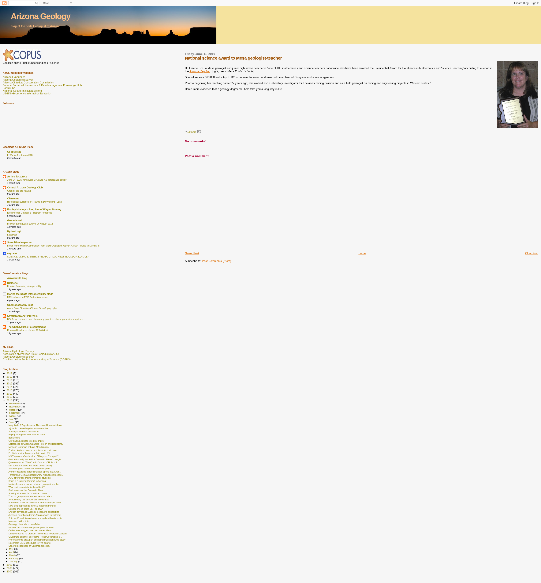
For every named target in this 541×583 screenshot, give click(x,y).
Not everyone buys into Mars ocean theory (30, 465)
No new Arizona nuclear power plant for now (30, 527)
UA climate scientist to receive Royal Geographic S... (35, 536)
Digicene (12, 283)
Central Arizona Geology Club (25, 187)
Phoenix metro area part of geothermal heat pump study (37, 539)
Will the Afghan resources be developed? (29, 468)
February (14, 558)
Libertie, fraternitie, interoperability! (24, 286)
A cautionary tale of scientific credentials (28, 499)
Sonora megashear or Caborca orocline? (29, 546)
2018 (10, 373)
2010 (10, 400)
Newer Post (192, 253)
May (11, 549)
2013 (10, 390)
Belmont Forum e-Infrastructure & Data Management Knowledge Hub (42, 85)
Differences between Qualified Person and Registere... (36, 444)
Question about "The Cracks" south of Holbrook (32, 462)
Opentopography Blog (20, 305)
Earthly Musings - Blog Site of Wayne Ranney (34, 209)
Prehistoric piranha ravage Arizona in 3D (29, 453)
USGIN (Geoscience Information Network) (27, 93)
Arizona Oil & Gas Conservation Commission (28, 82)
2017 (10, 376)
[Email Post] (199, 131)
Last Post (12, 234)
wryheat (12, 253)
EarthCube (9, 88)
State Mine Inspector (19, 242)
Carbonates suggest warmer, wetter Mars (29, 530)
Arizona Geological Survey (18, 79)
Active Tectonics (17, 176)
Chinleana (13, 198)
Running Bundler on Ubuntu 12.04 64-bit (27, 330)
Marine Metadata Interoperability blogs (30, 294)
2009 (10, 564)
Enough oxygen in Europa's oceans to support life (33, 512)
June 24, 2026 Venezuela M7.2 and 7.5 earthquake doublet (37, 179)
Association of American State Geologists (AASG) (31, 354)
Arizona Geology (40, 16)
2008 (10, 568)
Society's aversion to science (23, 431)
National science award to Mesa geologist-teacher (34, 484)
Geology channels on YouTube (24, 524)
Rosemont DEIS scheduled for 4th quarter (29, 543)
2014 (10, 386)
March (12, 555)
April (11, 552)
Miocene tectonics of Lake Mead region (28, 447)
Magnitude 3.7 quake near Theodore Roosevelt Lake (35, 425)
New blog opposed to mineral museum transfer (32, 505)
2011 (10, 396)
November (14, 406)
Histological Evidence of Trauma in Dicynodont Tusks (34, 201)
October (13, 410)
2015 (10, 383)
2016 (10, 380)
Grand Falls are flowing (19, 190)
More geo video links (19, 521)
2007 (10, 571)
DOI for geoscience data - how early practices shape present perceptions (45, 319)
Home (362, 253)
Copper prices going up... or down (25, 509)
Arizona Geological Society (18, 356)
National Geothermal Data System (22, 90)
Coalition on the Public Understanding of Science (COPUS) (37, 359)
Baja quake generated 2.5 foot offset (26, 434)
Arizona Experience (14, 77)
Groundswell (14, 220)
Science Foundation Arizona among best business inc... (36, 518)
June (12, 422)
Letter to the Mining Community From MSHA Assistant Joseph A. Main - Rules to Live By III (53, 245)
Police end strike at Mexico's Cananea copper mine (34, 502)
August (13, 416)
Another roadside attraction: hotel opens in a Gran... (34, 471)
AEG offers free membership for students (29, 478)
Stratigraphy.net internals (22, 316)
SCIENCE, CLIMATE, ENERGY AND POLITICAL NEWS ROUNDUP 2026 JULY (48, 256)
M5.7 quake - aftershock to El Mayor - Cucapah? (33, 456)
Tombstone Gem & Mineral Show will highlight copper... (36, 475)
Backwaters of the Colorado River (25, 490)
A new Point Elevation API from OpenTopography (32, 308)
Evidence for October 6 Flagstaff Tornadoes (29, 212)
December (14, 403)
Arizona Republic (200, 71)
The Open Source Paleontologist (26, 327)
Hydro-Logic (14, 231)
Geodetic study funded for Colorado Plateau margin (34, 459)
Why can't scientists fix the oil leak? (26, 487)
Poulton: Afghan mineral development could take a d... (35, 450)
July (11, 419)
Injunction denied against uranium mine (28, 428)
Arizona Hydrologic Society (18, 351)
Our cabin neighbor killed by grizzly (26, 441)
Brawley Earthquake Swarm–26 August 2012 (30, 223)
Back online (14, 437)
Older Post (531, 253)
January (13, 561)
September (15, 412)
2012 (10, 393)
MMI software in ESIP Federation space (27, 297)
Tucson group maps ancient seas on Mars (30, 496)
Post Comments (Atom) (216, 261)
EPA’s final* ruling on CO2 (20, 155)
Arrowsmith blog (17, 278)
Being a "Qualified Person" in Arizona (27, 481)
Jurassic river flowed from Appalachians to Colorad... (35, 515)
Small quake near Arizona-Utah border (28, 493)
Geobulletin (14, 151)
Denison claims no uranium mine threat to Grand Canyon (37, 533)
